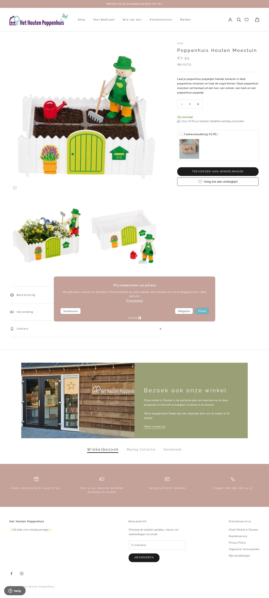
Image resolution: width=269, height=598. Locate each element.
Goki (180, 43)
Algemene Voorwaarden (244, 549)
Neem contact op (154, 426)
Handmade (172, 449)
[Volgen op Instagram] (22, 574)
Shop (81, 19)
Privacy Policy (237, 543)
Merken (185, 19)
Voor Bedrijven (104, 19)
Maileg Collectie (141, 449)
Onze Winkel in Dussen (243, 530)
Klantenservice (161, 19)
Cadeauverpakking (201, 134)
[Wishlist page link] (247, 20)
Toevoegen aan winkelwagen (218, 171)
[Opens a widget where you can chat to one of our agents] (15, 591)
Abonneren (144, 557)
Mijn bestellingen (239, 556)
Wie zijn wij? (132, 19)
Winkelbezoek (103, 449)
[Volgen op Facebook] (11, 574)
